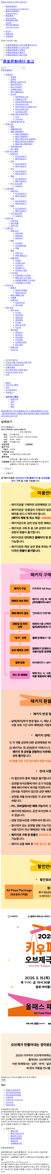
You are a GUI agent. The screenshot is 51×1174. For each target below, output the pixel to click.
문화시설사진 (21, 293)
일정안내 (14, 154)
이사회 (18, 322)
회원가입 (9, 34)
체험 (12, 206)
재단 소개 (14, 310)
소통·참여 (14, 258)
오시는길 (19, 119)
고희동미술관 (16, 89)
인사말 (18, 313)
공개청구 (19, 335)
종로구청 (14, 1131)
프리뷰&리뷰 (20, 246)
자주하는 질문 (21, 270)
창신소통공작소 (17, 92)
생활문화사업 (16, 129)
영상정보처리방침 (13, 1095)
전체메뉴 (9, 36)
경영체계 (19, 320)
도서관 (13, 94)
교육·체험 (10, 189)
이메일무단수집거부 (14, 1100)
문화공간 (9, 75)
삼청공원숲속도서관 (23, 102)
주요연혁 (19, 315)
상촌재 (13, 80)
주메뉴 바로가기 (8, 2)
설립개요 (19, 318)
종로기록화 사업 (17, 295)
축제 (12, 127)
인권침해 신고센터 (23, 283)
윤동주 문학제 (21, 290)
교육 (12, 199)
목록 (3, 1080)
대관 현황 (14, 223)
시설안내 (14, 221)
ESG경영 (19, 345)
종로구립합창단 (21, 137)
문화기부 (14, 347)
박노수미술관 (16, 87)
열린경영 (14, 330)
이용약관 (9, 1097)
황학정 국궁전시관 (18, 82)
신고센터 (14, 273)
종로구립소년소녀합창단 (25, 139)
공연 (12, 161)
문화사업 (9, 124)
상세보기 (19, 186)
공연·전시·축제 (12, 151)
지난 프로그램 (16, 184)
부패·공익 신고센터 (23, 278)
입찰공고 (19, 238)
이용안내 (14, 300)
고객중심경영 (21, 342)
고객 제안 (19, 265)
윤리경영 (19, 337)
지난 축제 (14, 149)
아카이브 (9, 285)
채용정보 (19, 236)
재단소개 (9, 308)
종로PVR (14, 1141)
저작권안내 (20, 303)
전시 (12, 169)
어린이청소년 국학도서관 (26, 107)
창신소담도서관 (21, 109)
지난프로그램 (16, 213)
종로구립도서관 (17, 1133)
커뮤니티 (9, 228)
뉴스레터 (19, 243)
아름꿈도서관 (21, 99)
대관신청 (9, 218)
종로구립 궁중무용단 (24, 144)
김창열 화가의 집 (17, 122)
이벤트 (18, 260)
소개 (17, 117)
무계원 (13, 77)
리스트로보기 (21, 156)
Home (8, 383)
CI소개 (18, 327)
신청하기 (9, 473)
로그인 (8, 31)
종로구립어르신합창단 (24, 141)
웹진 (12, 241)
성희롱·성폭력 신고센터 (25, 280)
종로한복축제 (16, 1138)
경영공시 (19, 332)
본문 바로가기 (21, 2)
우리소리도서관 (21, 104)
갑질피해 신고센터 (23, 275)
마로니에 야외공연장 (19, 114)
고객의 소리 (20, 263)
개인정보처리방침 (13, 1092)
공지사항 (19, 233)
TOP (7, 375)
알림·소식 (14, 231)
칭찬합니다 (20, 268)
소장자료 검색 (21, 112)
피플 (17, 248)
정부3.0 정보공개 (13, 1090)
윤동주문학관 (16, 84)
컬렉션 (13, 288)
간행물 (13, 298)
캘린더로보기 (21, 159)
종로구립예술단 (17, 132)
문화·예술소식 (21, 256)
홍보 (12, 251)
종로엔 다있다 (16, 1136)
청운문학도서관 (21, 97)
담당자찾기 (10, 1105)
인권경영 (19, 340)
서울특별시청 (16, 1143)
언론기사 (19, 253)
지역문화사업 (16, 146)
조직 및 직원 (20, 325)
